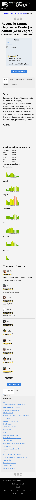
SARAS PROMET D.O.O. (11, 421)
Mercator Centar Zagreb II (11, 449)
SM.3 (24, 490)
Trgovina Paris (7, 465)
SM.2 (18, 490)
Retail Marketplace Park (10, 435)
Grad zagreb (23, 13)
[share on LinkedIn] (20, 19)
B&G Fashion (7, 429)
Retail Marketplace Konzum (11, 407)
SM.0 (5, 490)
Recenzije (6, 13)
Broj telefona (14, 384)
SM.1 (11, 490)
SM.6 (21, 493)
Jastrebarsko (7, 460)
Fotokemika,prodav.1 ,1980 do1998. (14, 404)
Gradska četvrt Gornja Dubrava (12, 454)
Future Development (9, 427)
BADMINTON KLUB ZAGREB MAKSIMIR (16, 415)
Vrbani (5, 432)
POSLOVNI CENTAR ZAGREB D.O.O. (15, 457)
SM (18, 496)
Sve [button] (17, 390)
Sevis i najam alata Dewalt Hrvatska (14, 443)
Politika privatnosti (18, 484)
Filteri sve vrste (7, 440)
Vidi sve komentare (18, 71)
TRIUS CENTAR (8, 413)
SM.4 (30, 490)
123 (4, 452)
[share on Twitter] (18, 19)
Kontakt (3, 8)
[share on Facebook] (15, 19)
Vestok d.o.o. (7, 446)
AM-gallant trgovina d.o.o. (11, 410)
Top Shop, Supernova (9, 468)
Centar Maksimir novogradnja (12, 438)
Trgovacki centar (15, 13)
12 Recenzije (9, 42)
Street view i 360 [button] (8, 390)
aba (4, 402)
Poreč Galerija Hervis (9, 463)
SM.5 (14, 493)
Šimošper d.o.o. (7, 424)
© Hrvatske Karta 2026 (12, 481)
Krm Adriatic (6, 418)
